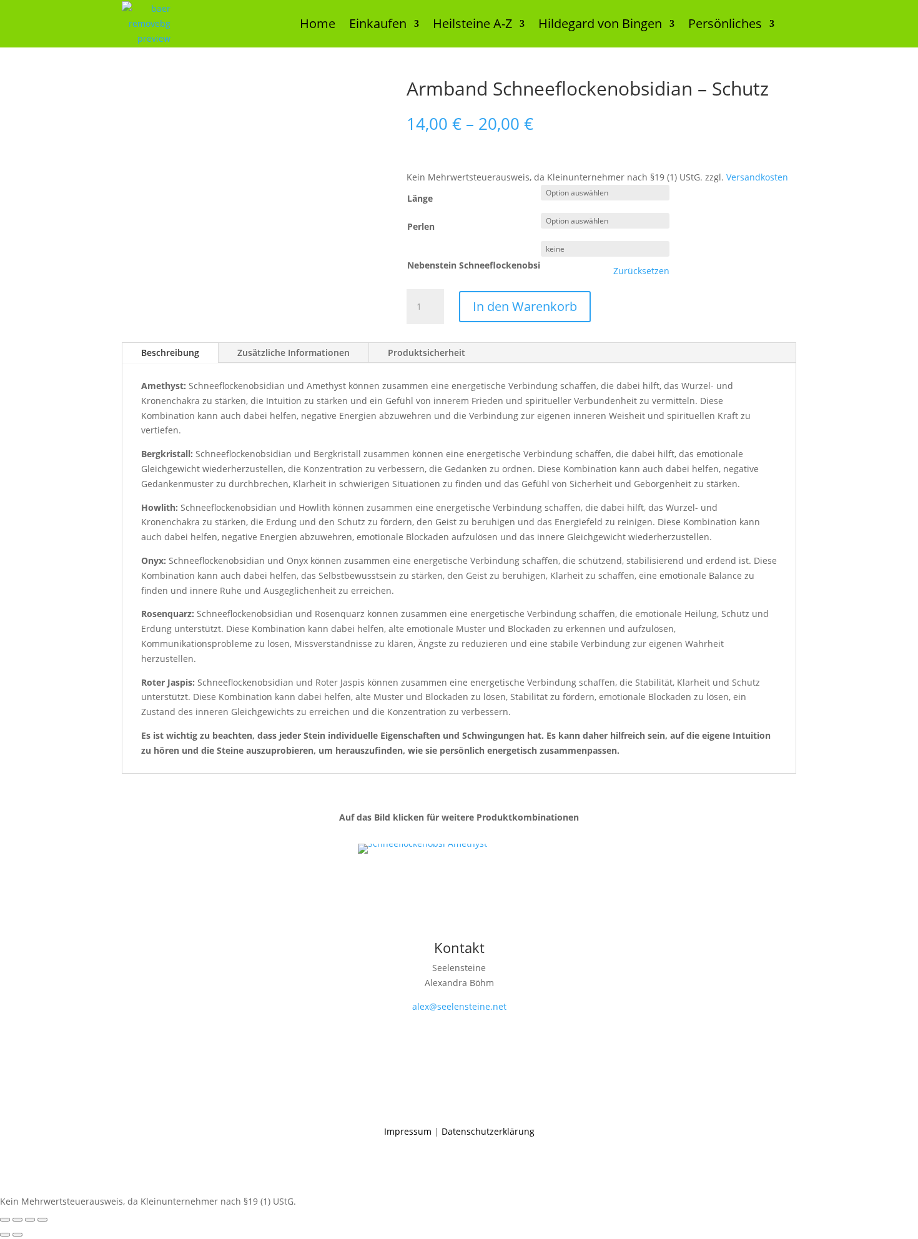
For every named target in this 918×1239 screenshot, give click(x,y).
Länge (420, 198)
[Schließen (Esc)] (42, 1220)
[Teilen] (30, 1220)
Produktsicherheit (426, 352)
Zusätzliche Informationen (293, 352)
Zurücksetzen (641, 271)
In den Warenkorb (525, 306)
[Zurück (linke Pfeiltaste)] (5, 1235)
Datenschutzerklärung (488, 1131)
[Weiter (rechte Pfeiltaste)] (17, 1235)
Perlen (421, 226)
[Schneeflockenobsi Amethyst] (422, 843)
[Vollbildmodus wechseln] (17, 1220)
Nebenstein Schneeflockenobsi (473, 265)
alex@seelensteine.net (459, 1006)
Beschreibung (170, 352)
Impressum (408, 1131)
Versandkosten (757, 177)
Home (317, 23)
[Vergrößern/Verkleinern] (5, 1220)
